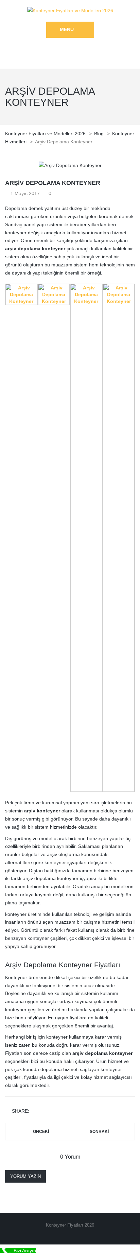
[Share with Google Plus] (55, 1111)
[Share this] (35, 1111)
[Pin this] (65, 1111)
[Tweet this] (45, 1111)
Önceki (41, 1131)
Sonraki (99, 1131)
